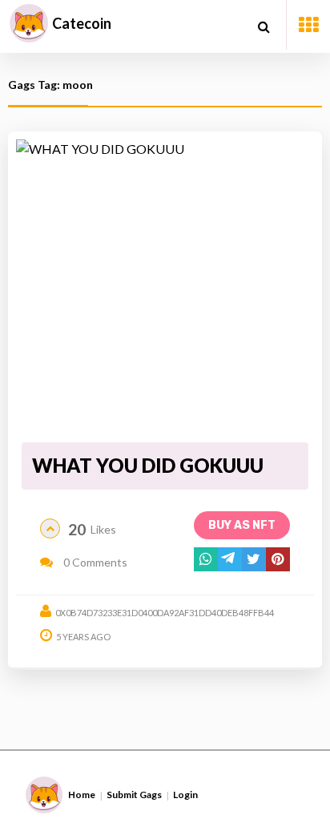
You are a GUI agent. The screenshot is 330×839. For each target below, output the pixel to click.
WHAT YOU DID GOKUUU (148, 465)
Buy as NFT (242, 525)
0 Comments (94, 562)
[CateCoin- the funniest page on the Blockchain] (29, 23)
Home (81, 795)
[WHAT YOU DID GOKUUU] (164, 288)
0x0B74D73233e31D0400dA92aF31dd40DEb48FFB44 (164, 612)
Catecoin (81, 23)
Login (185, 795)
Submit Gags (134, 795)
